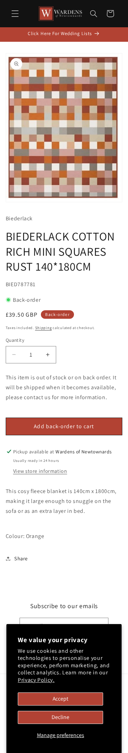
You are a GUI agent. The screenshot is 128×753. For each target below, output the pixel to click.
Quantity (15, 340)
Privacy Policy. (36, 680)
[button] (15, 13)
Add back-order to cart (64, 426)
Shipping (43, 327)
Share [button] (21, 558)
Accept (60, 698)
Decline (60, 717)
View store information (40, 471)
